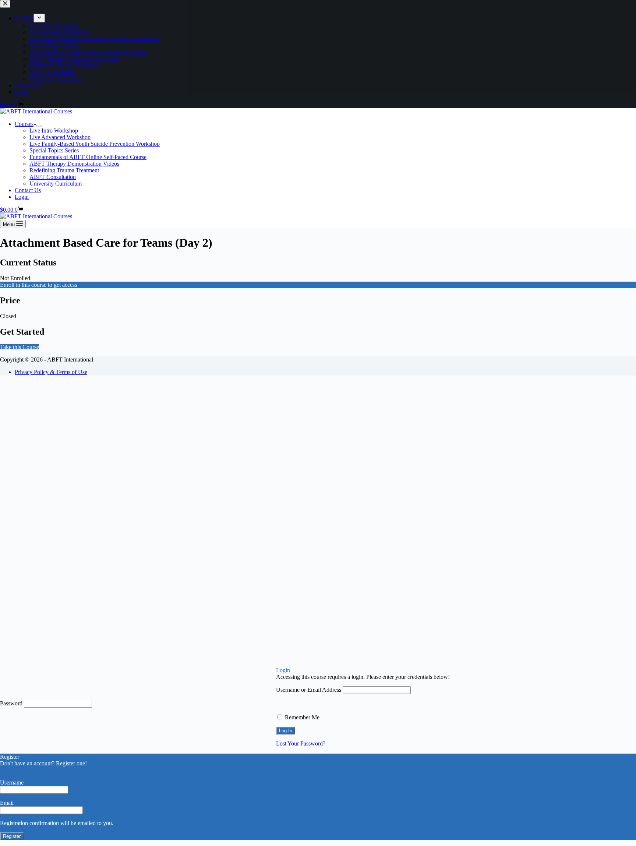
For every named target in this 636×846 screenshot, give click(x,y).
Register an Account (23, 770)
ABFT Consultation (52, 177)
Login (22, 197)
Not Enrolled (15, 278)
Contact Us (28, 190)
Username (12, 782)
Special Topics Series (54, 150)
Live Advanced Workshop (60, 137)
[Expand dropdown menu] (39, 126)
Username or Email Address (308, 690)
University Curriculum (55, 183)
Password (11, 703)
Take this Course (19, 347)
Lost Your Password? (300, 743)
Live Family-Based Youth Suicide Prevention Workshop (94, 144)
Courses (24, 124)
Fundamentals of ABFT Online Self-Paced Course (87, 157)
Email (7, 803)
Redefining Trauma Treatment (64, 170)
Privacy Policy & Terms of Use (51, 372)
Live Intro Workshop (53, 130)
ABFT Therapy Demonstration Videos (74, 164)
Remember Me (301, 717)
